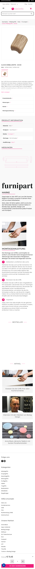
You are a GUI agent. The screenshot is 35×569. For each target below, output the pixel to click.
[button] (14, 4)
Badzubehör (5, 488)
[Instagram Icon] (5, 461)
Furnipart (10, 134)
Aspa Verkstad (5, 527)
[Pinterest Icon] (2, 461)
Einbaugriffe (4, 478)
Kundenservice (5, 505)
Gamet (3, 542)
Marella (3, 546)
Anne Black (4, 524)
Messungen (6, 102)
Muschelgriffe (5, 476)
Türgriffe (3, 486)
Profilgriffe (4, 481)
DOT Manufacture (6, 534)
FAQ (2, 510)
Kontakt (30, 4)
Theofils (3, 549)
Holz (12, 142)
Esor (2, 537)
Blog (26, 4)
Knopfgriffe (4, 474)
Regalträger (4, 493)
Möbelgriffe (4, 471)
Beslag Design (5, 529)
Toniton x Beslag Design (8, 551)
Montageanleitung (8, 110)
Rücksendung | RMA (7, 512)
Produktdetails (7, 98)
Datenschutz (5, 515)
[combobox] (17, 14)
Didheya (3, 532)
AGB (2, 508)
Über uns (4, 503)
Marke (4, 106)
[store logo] (17, 8)
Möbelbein (4, 491)
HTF (2, 544)
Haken (3, 483)
